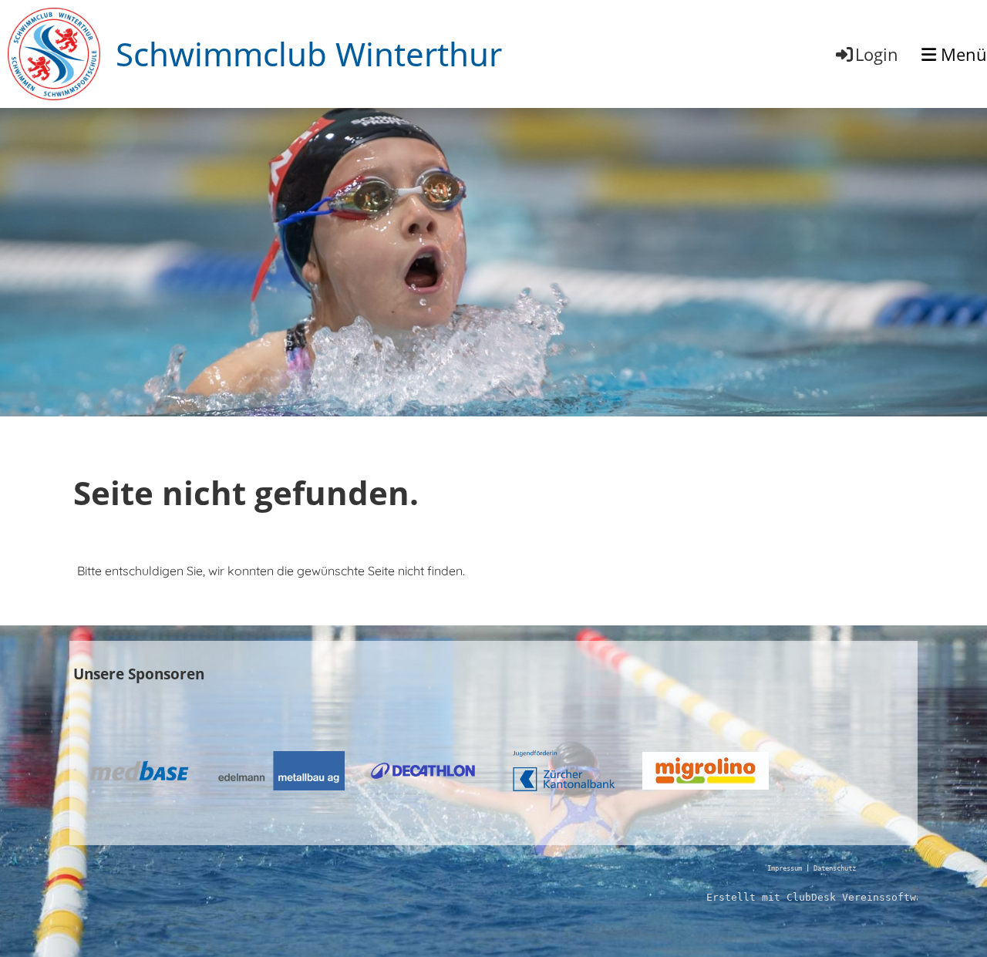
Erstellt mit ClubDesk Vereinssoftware (820, 897)
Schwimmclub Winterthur (309, 54)
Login (876, 54)
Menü (961, 54)
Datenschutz (835, 868)
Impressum (784, 868)
